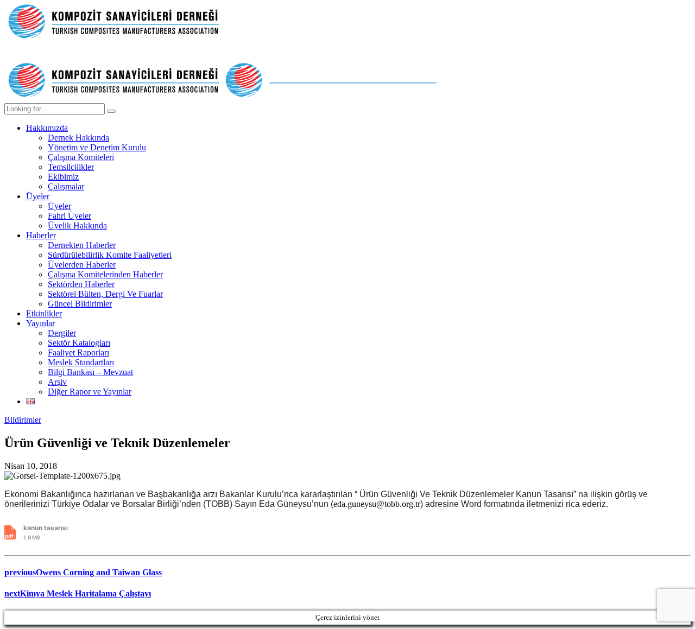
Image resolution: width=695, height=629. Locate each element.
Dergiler (62, 333)
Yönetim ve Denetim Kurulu (97, 147)
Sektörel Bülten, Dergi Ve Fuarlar (105, 293)
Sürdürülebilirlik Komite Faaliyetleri (110, 254)
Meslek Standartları (81, 362)
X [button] (684, 10)
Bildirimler (22, 419)
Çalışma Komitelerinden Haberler (105, 274)
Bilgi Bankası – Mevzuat (90, 372)
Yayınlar (40, 323)
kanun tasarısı (45, 532)
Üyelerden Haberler (82, 264)
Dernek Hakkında (78, 137)
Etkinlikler (44, 313)
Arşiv (57, 381)
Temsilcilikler (71, 166)
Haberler (41, 235)
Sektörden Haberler (81, 284)
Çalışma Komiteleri (81, 157)
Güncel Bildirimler (80, 303)
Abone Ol (636, 16)
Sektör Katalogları (79, 342)
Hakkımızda (47, 127)
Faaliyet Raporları (78, 352)
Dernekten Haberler (82, 245)
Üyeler (37, 196)
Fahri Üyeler (69, 215)
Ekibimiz (63, 176)
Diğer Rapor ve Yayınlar (89, 391)
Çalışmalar (66, 186)
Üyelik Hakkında (77, 225)
